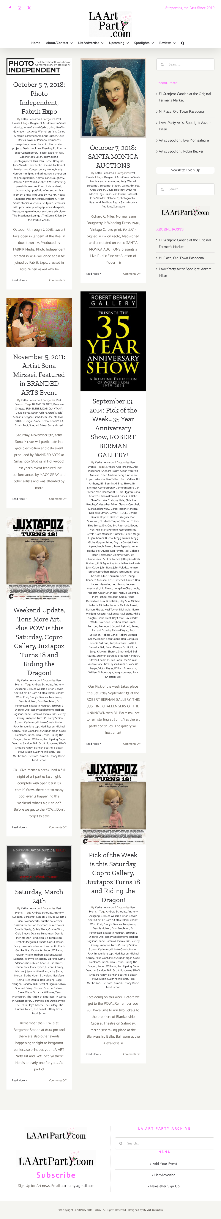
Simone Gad (124, 651)
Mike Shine (41, 731)
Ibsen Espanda (122, 546)
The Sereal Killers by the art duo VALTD (47, 217)
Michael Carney (54, 967)
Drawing (47, 148)
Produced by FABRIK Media (48, 195)
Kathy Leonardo (30, 119)
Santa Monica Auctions (27, 203)
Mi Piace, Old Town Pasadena (181, 112)
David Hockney (32, 148)
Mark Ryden (48, 726)
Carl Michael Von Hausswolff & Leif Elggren (113, 490)
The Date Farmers (37, 756)
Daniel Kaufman (98, 513)
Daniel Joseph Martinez (123, 509)
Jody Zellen (121, 563)
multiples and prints (34, 173)
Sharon (112, 651)
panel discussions (26, 186)
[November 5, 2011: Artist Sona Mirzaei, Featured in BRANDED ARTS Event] (39, 322)
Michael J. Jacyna (25, 971)
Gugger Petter (104, 542)
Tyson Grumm (118, 664)
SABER (132, 643)
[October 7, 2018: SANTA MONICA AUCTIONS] (113, 98)
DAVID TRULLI (118, 513)
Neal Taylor (111, 609)
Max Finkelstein (109, 601)
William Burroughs (125, 668)
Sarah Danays (114, 647)
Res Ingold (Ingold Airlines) (114, 626)
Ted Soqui (116, 660)
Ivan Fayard (116, 551)
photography (23, 190)
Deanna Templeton (50, 697)
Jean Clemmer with (118, 555)
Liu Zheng (106, 588)
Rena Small (128, 622)
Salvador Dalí (97, 647)
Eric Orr (106, 525)
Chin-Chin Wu (99, 500)
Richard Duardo (101, 630)
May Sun (125, 601)
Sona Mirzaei (55, 425)
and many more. (109, 181)
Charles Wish (55, 929)
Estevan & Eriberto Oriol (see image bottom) (38, 708)
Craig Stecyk (30, 697)
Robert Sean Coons (108, 639)
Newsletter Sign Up (185, 170)
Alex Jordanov (124, 467)
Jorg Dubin (125, 572)
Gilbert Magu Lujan (31, 157)
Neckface (20, 735)
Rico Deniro (42, 735)
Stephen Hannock (128, 656)
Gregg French (122, 538)
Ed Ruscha (59, 148)
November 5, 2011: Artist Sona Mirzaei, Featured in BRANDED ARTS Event (39, 300)
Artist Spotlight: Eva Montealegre (184, 140)
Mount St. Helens (42, 975)
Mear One (47, 417)
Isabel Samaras (33, 714)
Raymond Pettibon (25, 199)
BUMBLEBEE (33, 408)
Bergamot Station (109, 186)
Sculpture (47, 203)
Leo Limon (118, 584)
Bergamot (92, 186)
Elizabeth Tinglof (109, 521)
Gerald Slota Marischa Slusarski (105, 534)
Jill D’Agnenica (105, 563)
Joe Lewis (134, 563)
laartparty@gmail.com (77, 1186)
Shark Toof (21, 425)
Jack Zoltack (132, 551)
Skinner (38, 748)
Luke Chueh (47, 722)
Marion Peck (21, 967)
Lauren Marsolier (100, 584)
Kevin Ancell (31, 722)
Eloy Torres (94, 525)
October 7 (112, 198)
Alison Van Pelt (129, 471)
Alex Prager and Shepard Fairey (113, 469)
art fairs (52, 131)
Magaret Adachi (97, 593)
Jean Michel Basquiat (51, 161)
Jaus (35, 161)
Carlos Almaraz (108, 496)
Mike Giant (28, 731)
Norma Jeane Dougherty (50, 178)
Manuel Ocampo (128, 593)
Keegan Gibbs (32, 417)
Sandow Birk (30, 743)
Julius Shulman (110, 576)
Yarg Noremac (123, 672)
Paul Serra (112, 614)
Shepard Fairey (38, 425)
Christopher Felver (107, 504)
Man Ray (112, 593)
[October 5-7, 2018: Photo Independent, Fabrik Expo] (39, 66)
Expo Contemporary (27, 153)
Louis (136, 588)
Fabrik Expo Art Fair (51, 153)
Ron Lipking (50, 739)
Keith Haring (127, 576)
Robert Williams (33, 739)
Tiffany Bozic (57, 756)
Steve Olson (25, 752)
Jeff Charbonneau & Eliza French (110, 557)
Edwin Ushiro (39, 413)
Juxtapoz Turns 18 (36, 718)
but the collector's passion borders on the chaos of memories (39, 923)
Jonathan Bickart (108, 572)
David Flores (23, 413)
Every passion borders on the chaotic (35, 946)
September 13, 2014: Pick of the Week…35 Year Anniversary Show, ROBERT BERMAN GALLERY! (113, 319)
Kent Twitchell (116, 580)
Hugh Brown (104, 546)
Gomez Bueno (104, 538)
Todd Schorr (39, 760)
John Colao (92, 567)
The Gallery (50, 1005)
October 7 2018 (45, 182)
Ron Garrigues (129, 639)
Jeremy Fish (49, 714)
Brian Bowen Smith (28, 921)
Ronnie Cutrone (99, 643)
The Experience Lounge (26, 215)
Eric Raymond (120, 525)
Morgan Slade (32, 421)
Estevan (58, 942)
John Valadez (20, 165)
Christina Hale (116, 500)
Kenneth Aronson (96, 580)
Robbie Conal (109, 635)
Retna (40, 199)
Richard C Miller (54, 199)
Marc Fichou (99, 597)
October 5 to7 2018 (24, 182)
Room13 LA (56, 421)
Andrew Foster (98, 475)
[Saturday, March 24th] (39, 863)
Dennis (133, 513)
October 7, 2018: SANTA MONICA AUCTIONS (113, 84)
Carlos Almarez (130, 186)
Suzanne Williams (43, 752)
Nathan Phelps (94, 609)
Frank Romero (109, 530)
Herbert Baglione (44, 955)
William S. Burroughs (100, 672)
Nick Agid (125, 609)
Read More (18, 280)
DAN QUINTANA (52, 408)
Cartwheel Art (33, 136)
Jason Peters (99, 555)
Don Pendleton (46, 701)
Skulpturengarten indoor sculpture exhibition (39, 211)
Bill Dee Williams (37, 689)
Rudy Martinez (118, 643)
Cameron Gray (106, 488)
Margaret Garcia (117, 597)
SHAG (62, 743)
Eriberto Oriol (45, 942)
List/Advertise (164, 1175)
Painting (60, 182)
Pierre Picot (104, 618)
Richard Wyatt (120, 630)
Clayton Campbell (129, 504)
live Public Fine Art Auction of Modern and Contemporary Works (39, 167)
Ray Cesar (118, 618)
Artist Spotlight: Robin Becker (181, 151)
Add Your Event (165, 1164)
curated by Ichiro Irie (40, 144)
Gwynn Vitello (24, 955)
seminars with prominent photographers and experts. (39, 205)
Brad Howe (124, 483)
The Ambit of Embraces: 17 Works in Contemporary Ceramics (39, 999)
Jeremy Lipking (48, 959)
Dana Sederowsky (98, 509)
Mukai (133, 605)
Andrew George (117, 475)
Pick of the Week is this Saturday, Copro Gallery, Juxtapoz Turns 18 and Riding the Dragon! (113, 781)
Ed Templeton (53, 938)
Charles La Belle (127, 496)
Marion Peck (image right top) (38, 724)
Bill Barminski (108, 483)
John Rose (106, 567)
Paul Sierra (126, 614)
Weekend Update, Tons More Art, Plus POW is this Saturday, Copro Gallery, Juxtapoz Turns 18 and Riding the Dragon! (39, 528)
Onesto (101, 614)
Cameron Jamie (125, 488)
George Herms (127, 530)
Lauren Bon (133, 580)
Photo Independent (50, 186)
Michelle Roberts (109, 605)
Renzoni (92, 626)
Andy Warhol (39, 131)
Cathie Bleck (47, 693)
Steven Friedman (99, 660)
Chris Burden (49, 136)
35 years (110, 467)
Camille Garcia (30, 693)
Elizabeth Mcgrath (39, 706)
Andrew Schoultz (42, 684)
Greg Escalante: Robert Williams (43, 950)
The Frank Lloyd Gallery (29, 1005)
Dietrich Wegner (119, 517)
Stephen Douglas (106, 656)
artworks (100, 479)
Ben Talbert (113, 479)
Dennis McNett (27, 701)
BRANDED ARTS (42, 404)
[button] (182, 43)
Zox (119, 677)
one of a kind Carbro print (39, 127)
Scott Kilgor (130, 647)
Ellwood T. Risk (130, 521)
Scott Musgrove (48, 743)
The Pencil (39, 1009)
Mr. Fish (124, 605)
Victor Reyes (105, 668)
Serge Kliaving (98, 651)
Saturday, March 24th (39, 854)
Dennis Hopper (100, 517)
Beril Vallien (128, 479)
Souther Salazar (53, 748)
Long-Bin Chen (123, 588)
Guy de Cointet (122, 542)
